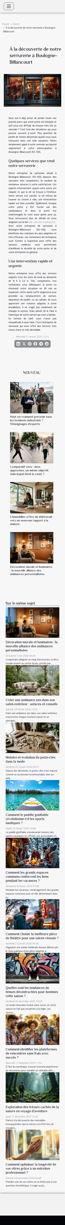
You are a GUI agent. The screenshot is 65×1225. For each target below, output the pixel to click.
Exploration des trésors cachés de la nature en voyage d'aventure (32, 1109)
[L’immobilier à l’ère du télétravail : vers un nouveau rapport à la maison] (31, 497)
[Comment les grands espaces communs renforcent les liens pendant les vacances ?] (32, 853)
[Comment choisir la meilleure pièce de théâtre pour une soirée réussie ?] (32, 914)
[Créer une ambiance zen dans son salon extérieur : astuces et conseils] (32, 680)
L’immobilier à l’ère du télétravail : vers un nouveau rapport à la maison (31, 520)
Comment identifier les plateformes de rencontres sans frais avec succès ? (31, 1053)
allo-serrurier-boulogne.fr (42, 222)
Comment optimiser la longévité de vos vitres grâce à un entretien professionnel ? (31, 1168)
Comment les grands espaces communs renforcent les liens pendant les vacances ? (27, 877)
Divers (16, 24)
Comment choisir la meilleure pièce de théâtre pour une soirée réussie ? (32, 936)
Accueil (5, 24)
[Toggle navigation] (9, 6)
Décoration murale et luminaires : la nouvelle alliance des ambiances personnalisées (31, 570)
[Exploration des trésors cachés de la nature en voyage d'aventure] (32, 1087)
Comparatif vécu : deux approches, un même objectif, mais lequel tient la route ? (29, 470)
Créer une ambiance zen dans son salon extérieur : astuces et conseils (32, 702)
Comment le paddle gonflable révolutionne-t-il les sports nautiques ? (27, 819)
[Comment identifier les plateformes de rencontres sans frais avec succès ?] (32, 1029)
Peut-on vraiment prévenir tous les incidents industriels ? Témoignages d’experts (31, 420)
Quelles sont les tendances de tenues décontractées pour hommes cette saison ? (32, 992)
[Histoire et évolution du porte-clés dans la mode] (32, 737)
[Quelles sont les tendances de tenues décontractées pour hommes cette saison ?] (32, 968)
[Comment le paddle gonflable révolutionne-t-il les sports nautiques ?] (32, 795)
